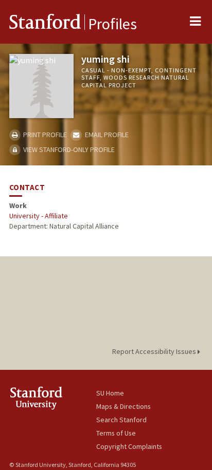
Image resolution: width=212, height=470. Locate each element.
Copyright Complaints (129, 446)
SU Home (110, 393)
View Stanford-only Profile (68, 149)
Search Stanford (121, 419)
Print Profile (44, 134)
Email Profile (105, 134)
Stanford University (52, 397)
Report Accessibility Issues (155, 351)
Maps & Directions (123, 406)
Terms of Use (116, 433)
